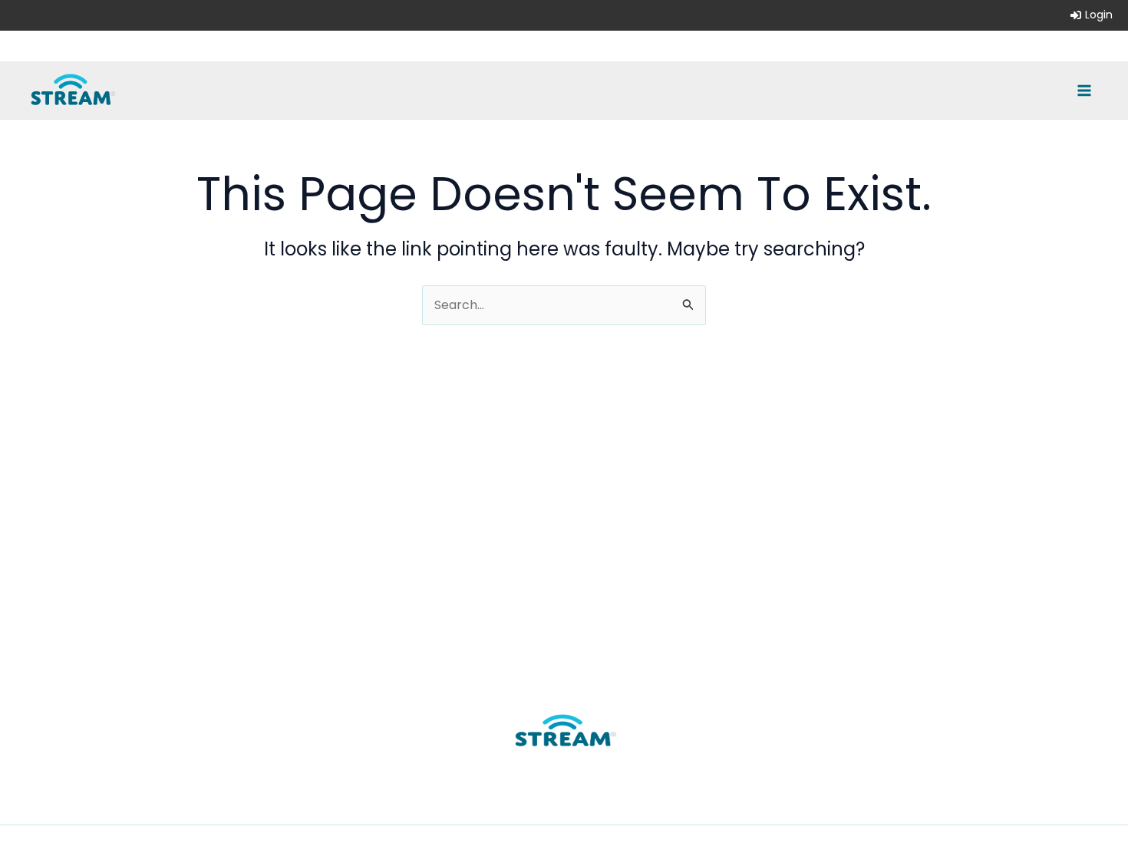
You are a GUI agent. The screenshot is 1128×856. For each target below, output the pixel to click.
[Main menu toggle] (1084, 90)
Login (1099, 14)
